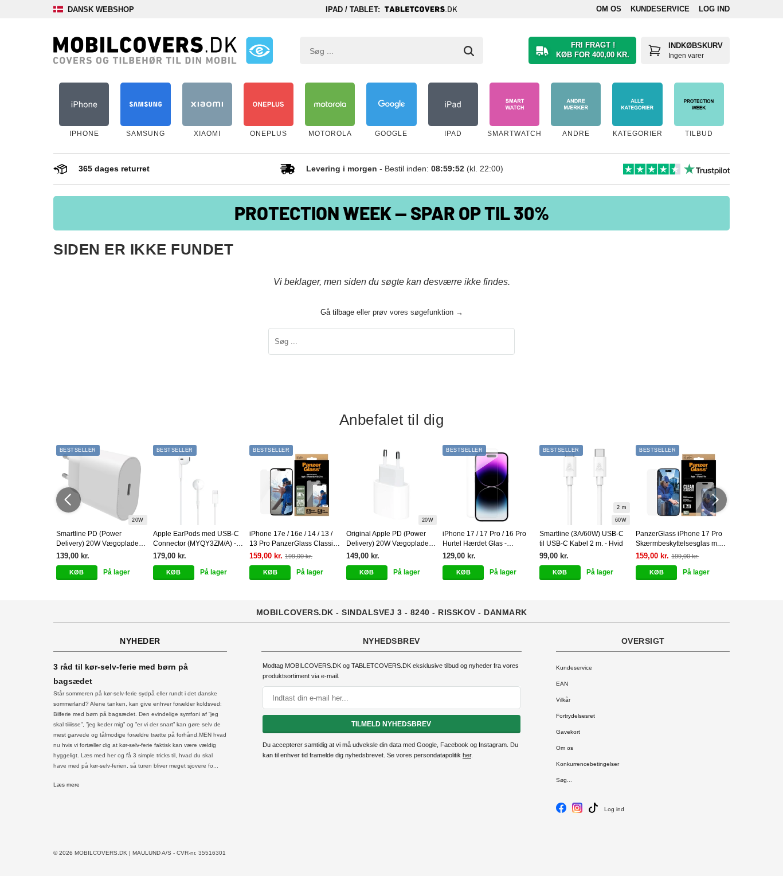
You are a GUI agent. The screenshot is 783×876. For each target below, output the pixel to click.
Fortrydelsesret (575, 716)
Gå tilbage (337, 312)
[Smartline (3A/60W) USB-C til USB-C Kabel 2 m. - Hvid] (585, 485)
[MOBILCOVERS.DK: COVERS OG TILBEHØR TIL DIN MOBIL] (145, 50)
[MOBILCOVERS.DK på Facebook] (561, 811)
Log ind (714, 9)
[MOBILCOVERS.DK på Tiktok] (593, 811)
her (467, 755)
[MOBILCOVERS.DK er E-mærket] (259, 50)
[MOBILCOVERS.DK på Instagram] (577, 811)
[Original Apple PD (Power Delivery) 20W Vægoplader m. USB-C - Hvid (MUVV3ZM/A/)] (391, 485)
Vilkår (563, 700)
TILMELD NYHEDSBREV (391, 724)
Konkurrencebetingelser (587, 764)
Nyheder (140, 641)
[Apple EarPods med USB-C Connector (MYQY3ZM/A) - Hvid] (198, 485)
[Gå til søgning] (469, 51)
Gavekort (568, 732)
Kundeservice (660, 9)
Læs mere (66, 784)
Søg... (564, 780)
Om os (608, 9)
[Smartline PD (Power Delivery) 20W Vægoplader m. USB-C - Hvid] (101, 485)
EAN (562, 684)
